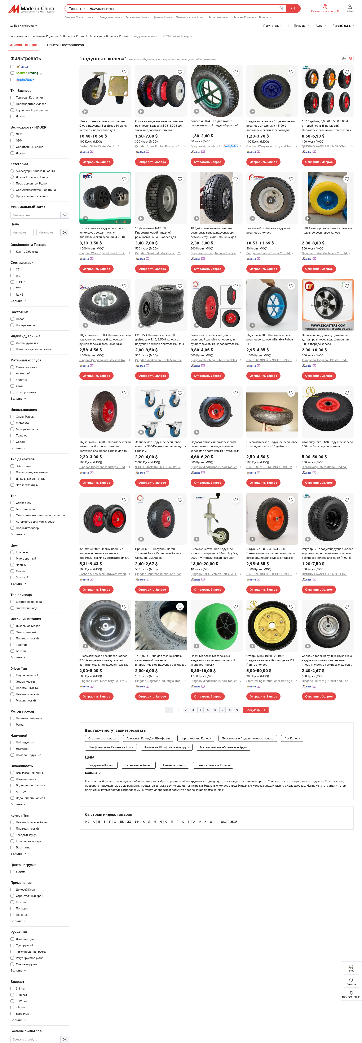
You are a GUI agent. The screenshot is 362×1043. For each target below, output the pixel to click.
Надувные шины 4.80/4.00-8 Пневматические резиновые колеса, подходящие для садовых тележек (270, 553)
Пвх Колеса (292, 738)
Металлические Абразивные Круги (223, 747)
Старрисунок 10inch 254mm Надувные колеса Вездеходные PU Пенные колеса (270, 660)
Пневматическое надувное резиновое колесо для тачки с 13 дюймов (272, 444)
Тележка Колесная (245, 17)
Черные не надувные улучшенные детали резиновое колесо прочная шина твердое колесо (325, 339)
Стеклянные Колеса (102, 738)
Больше (91, 772)
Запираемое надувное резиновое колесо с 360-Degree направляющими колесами (160, 446)
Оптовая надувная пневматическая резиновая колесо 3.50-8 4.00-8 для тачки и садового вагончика (159, 125)
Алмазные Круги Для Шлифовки (148, 738)
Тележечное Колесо (138, 17)
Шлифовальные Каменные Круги (110, 747)
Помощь (299, 25)
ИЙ (137, 821)
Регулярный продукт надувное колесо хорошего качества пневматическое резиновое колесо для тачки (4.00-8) (327, 553)
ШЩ (223, 821)
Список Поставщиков (65, 44)
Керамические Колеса (196, 738)
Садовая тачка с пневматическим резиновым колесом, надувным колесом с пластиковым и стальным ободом (215, 446)
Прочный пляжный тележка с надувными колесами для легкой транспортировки (213, 660)
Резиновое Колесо (219, 17)
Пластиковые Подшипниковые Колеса (248, 738)
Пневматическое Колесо (190, 17)
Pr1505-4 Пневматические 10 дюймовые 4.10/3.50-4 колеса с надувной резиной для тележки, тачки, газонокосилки (161, 339)
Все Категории (24, 25)
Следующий (254, 710)
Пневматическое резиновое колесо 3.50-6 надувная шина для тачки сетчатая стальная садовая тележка (103, 660)
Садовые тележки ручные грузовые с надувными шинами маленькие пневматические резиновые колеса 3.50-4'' (327, 660)
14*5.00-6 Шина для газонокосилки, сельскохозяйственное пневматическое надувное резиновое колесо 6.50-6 (160, 660)
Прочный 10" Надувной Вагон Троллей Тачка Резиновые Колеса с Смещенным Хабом (159, 553)
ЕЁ (122, 821)
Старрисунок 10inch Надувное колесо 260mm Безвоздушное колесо (327, 444)
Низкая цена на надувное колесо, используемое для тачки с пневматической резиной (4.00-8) (102, 232)
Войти (349, 11)
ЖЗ (129, 821)
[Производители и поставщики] (31, 8)
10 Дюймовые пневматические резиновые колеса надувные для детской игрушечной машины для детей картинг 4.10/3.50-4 (213, 232)
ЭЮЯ (233, 821)
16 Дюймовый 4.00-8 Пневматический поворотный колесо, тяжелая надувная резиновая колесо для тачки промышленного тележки (105, 446)
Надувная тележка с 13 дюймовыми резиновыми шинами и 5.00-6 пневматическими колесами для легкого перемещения (270, 125)
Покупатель (271, 25)
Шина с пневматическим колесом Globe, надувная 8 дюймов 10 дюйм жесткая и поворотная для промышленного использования (103, 125)
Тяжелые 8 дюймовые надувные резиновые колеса (268, 230)
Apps (319, 25)
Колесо (92, 17)
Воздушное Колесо (111, 17)
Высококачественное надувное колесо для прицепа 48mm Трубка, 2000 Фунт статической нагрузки (214, 553)
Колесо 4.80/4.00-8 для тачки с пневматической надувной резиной (215, 123)
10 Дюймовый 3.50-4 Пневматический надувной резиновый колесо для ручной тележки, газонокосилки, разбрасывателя (105, 339)
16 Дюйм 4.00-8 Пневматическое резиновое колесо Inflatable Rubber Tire (270, 339)
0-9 (87, 821)
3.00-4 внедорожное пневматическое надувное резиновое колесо (327, 230)
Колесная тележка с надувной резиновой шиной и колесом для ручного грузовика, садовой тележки (215, 339)
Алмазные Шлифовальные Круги (166, 747)
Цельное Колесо (163, 17)
